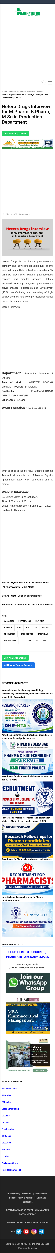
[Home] (27, 12)
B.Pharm (8, 628)
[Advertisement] (27, 47)
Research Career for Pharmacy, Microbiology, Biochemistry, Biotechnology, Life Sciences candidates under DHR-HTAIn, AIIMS (27, 693)
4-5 (44, 640)
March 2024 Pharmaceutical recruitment (26, 91)
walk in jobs (10, 640)
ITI (36, 628)
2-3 (29, 640)
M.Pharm (39, 621)
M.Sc (19, 628)
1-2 (22, 640)
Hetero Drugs (26, 634)
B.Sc (28, 628)
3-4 (37, 640)
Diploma (46, 628)
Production (9, 634)
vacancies (9, 621)
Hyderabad (43, 634)
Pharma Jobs (24, 621)
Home (4, 91)
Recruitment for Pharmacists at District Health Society (27, 859)
